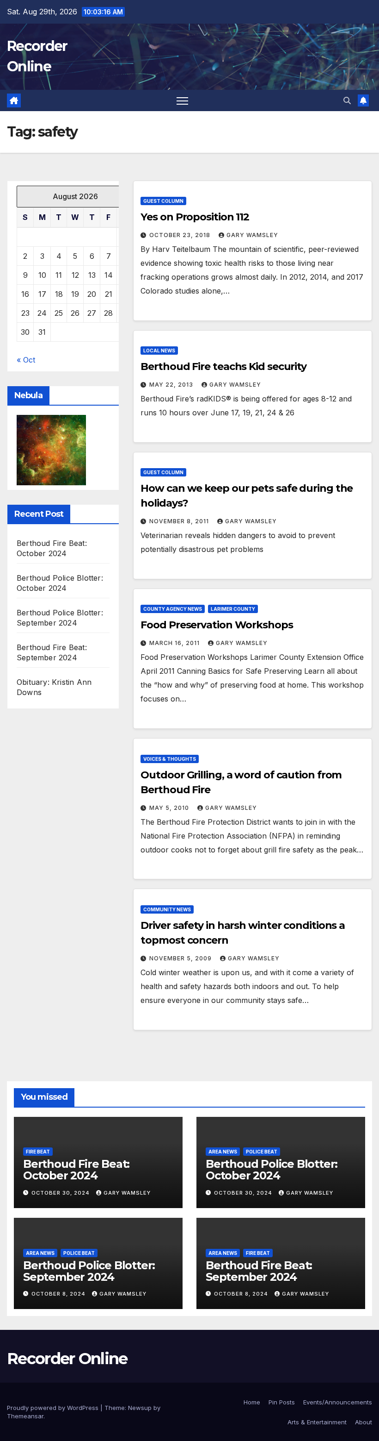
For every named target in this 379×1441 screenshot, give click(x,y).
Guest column (163, 201)
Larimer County (233, 609)
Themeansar (25, 1416)
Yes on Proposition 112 (195, 217)
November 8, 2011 (180, 521)
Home (252, 1402)
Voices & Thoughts (169, 759)
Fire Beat (38, 1151)
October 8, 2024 (59, 1294)
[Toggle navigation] (182, 101)
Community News (167, 909)
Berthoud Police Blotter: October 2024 (271, 1169)
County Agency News (172, 609)
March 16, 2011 (175, 642)
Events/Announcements (337, 1402)
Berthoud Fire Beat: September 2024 (259, 1271)
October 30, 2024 (61, 1193)
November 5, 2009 (181, 958)
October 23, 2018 (180, 235)
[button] (347, 100)
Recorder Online (67, 1358)
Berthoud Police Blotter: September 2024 (89, 1271)
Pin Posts (282, 1402)
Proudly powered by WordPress (53, 1407)
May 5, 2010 (170, 807)
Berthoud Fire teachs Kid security (223, 366)
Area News (222, 1151)
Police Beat (261, 1151)
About (363, 1422)
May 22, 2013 (172, 384)
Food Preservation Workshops (217, 625)
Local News (159, 350)
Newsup (140, 1407)
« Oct (26, 359)
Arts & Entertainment (317, 1422)
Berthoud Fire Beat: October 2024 (76, 1169)
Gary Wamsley (252, 235)
